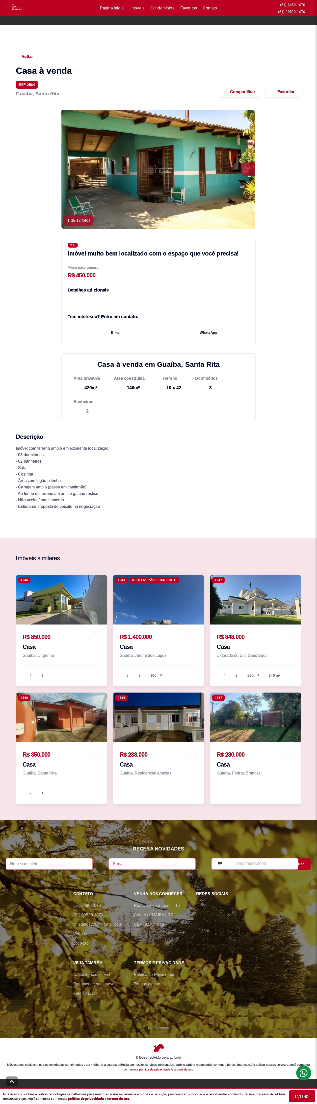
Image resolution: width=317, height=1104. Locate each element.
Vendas (80, 934)
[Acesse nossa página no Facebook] (199, 905)
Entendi (302, 1096)
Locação (81, 943)
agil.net (175, 1057)
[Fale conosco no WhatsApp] (213, 905)
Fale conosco (85, 993)
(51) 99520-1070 (291, 12)
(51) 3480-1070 (292, 5)
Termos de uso (147, 984)
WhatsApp (208, 332)
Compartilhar (242, 92)
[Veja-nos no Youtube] (241, 905)
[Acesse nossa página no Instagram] (227, 905)
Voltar (27, 56)
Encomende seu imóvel (94, 984)
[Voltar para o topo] (12, 1081)
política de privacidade (154, 1069)
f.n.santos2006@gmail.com (97, 924)
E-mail (116, 332)
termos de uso (183, 1069)
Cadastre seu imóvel (91, 974)
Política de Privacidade (154, 974)
